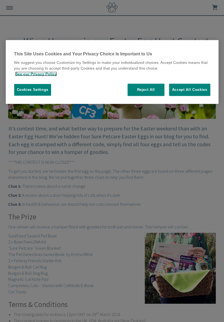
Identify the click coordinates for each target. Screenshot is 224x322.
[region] (112, 72)
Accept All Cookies (189, 90)
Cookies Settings (32, 90)
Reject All (146, 90)
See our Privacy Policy (36, 74)
